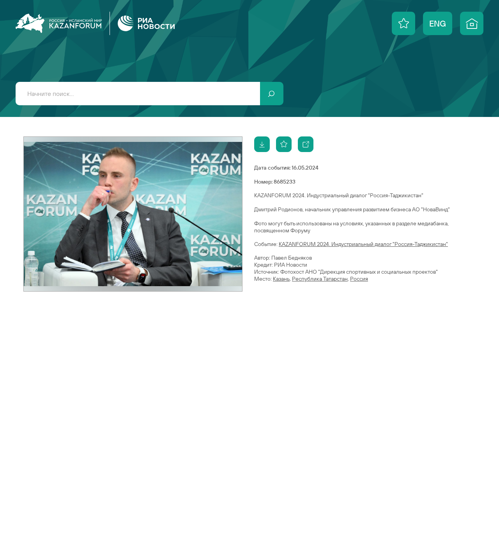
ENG (437, 23)
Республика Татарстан (320, 278)
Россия (359, 278)
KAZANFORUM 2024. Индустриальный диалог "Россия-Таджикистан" (363, 244)
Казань (281, 278)
